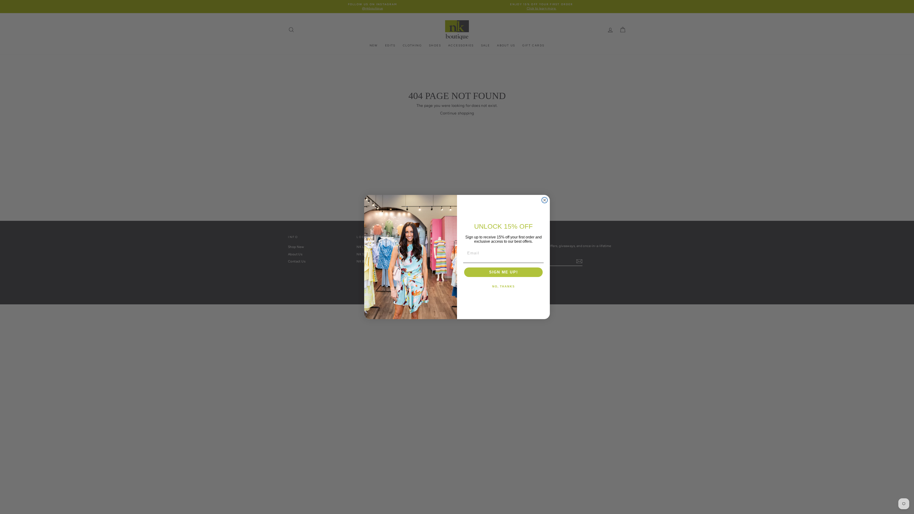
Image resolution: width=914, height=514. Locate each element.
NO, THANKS (503, 286)
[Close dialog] (544, 200)
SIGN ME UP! (503, 272)
